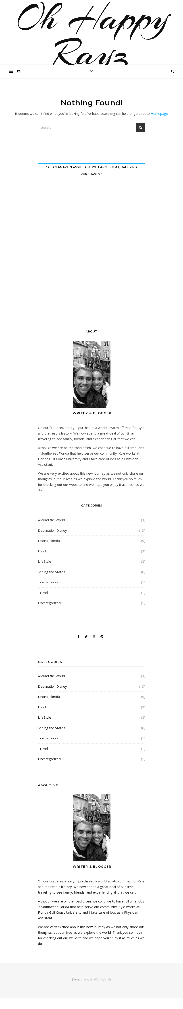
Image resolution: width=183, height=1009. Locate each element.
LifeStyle (44, 561)
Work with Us (103, 979)
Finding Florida (49, 540)
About (88, 979)
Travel (43, 592)
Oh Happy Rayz (91, 35)
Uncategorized (49, 603)
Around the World (51, 520)
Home (78, 979)
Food (42, 551)
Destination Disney (52, 530)
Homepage (159, 113)
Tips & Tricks (48, 582)
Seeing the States (51, 572)
